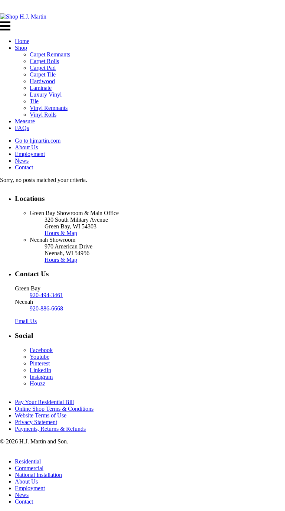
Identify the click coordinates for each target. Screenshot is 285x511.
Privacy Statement (36, 422)
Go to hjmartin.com (37, 140)
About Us (26, 147)
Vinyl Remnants (49, 108)
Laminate (41, 88)
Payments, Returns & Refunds (50, 429)
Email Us (26, 321)
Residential (28, 461)
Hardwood (42, 81)
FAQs (22, 128)
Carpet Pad (43, 68)
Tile (34, 101)
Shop (21, 48)
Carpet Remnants (50, 54)
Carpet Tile (43, 74)
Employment (30, 154)
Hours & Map (61, 233)
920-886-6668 (46, 308)
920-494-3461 (46, 295)
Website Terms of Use (40, 415)
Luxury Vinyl (46, 94)
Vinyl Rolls (43, 114)
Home (22, 41)
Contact (24, 167)
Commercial (29, 468)
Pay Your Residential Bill (44, 402)
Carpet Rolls (44, 61)
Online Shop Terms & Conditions (54, 409)
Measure (25, 121)
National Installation (38, 475)
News (22, 160)
